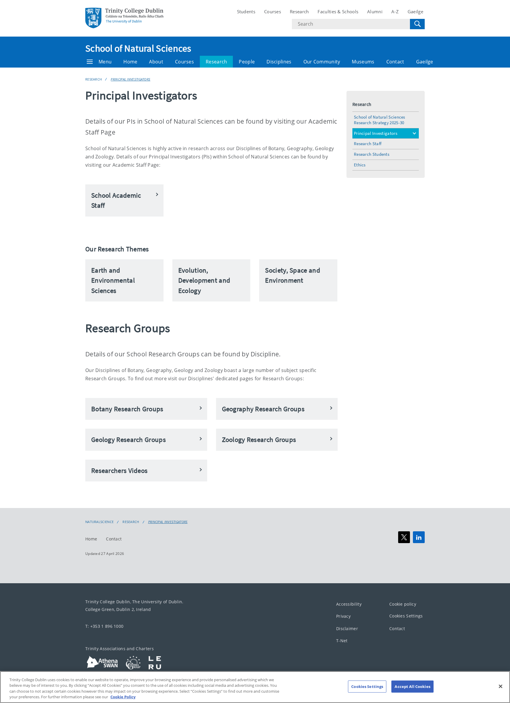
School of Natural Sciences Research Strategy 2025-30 (379, 119)
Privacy (343, 616)
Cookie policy (402, 604)
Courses (272, 11)
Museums (363, 61)
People (247, 61)
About (156, 61)
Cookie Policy (122, 696)
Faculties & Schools (338, 11)
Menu (105, 61)
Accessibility (349, 604)
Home (130, 61)
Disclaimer (347, 628)
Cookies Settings (406, 616)
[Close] (500, 686)
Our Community (321, 61)
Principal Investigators (130, 79)
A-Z (395, 11)
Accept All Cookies (412, 686)
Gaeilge (415, 11)
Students (246, 11)
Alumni (374, 11)
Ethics (360, 165)
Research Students (371, 154)
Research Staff (367, 143)
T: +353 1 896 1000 (104, 626)
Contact (395, 61)
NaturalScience (99, 522)
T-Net (342, 641)
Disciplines (279, 61)
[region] (255, 687)
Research (299, 11)
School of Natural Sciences (138, 48)
